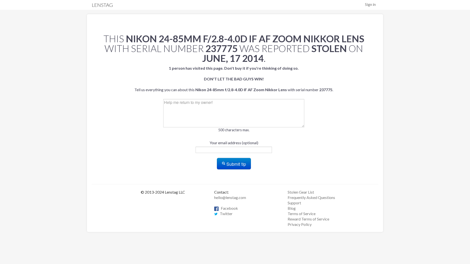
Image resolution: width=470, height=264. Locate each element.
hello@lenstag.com (230, 197)
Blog (292, 208)
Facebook (228, 208)
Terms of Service (302, 213)
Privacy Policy (300, 224)
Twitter (225, 213)
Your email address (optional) (234, 142)
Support (294, 202)
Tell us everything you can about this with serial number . (233, 79)
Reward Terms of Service (308, 219)
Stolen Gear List (301, 192)
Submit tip (235, 164)
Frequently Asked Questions (311, 197)
